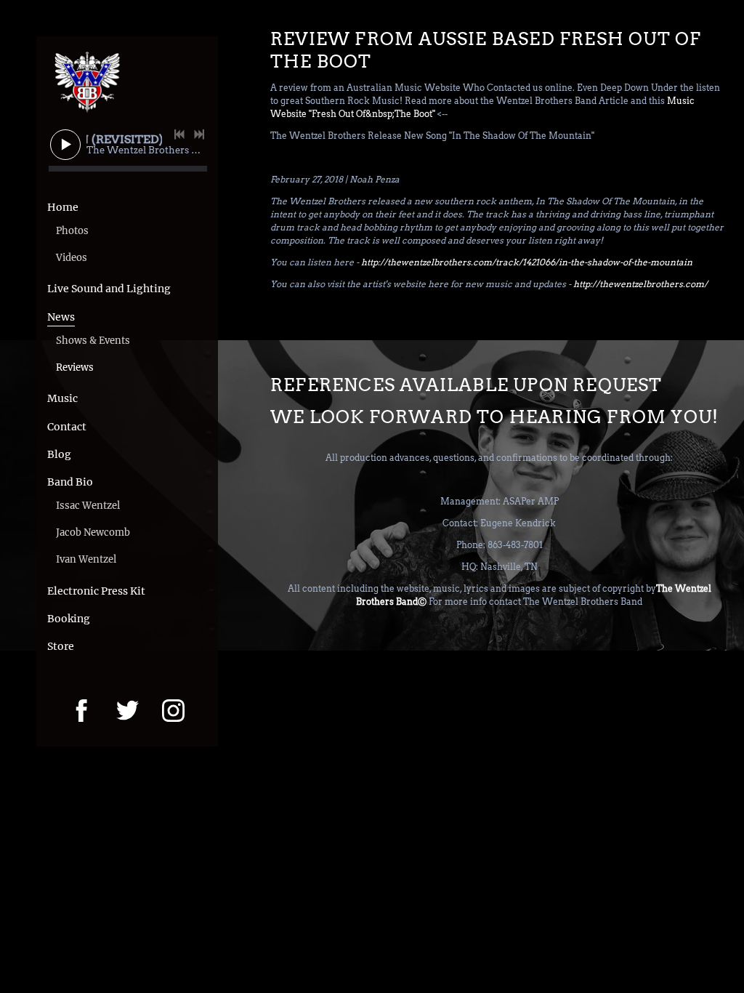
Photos (72, 231)
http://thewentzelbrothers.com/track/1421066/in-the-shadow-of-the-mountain (526, 262)
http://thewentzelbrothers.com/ (640, 283)
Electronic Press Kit (96, 591)
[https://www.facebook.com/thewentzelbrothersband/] (81, 710)
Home (62, 207)
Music (62, 398)
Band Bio (70, 482)
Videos (71, 258)
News (61, 316)
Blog (59, 454)
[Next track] (199, 134)
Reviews (75, 367)
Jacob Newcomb (93, 532)
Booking (68, 618)
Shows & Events (93, 340)
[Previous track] (179, 134)
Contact (66, 426)
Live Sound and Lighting (109, 288)
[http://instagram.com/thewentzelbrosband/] (173, 710)
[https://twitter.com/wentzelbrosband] (127, 710)
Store (60, 646)
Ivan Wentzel (86, 559)
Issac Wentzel (88, 505)
